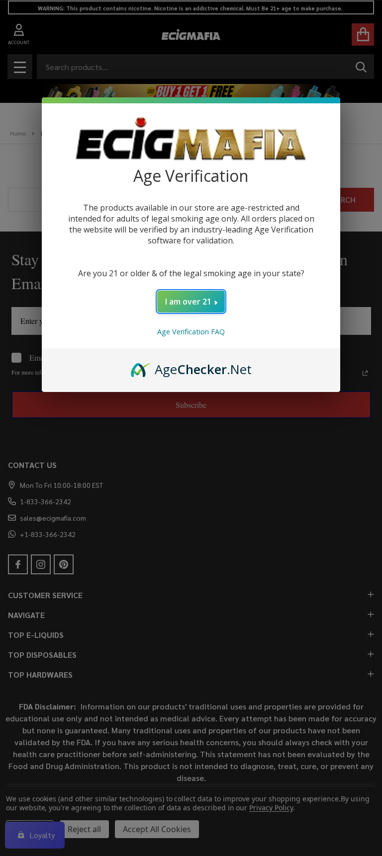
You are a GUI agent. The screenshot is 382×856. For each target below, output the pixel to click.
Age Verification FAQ (191, 331)
